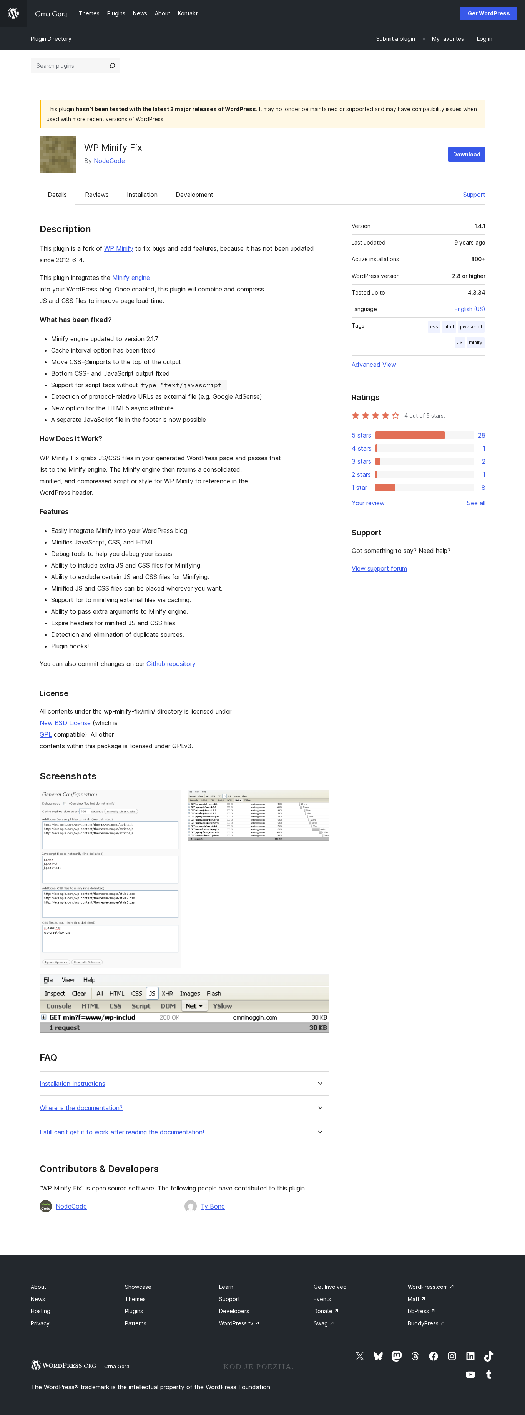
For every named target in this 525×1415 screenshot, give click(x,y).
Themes (135, 1299)
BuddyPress (426, 1323)
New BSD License (65, 723)
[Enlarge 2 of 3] (319, 800)
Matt (417, 1299)
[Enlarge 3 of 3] (319, 985)
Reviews (97, 194)
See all (476, 503)
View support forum (379, 568)
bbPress (421, 1311)
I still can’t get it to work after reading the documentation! (122, 1132)
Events (322, 1299)
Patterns (135, 1323)
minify (475, 342)
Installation (142, 194)
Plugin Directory (51, 38)
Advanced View (374, 364)
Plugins (134, 1311)
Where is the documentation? (81, 1108)
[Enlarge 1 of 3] (171, 800)
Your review (368, 503)
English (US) (470, 309)
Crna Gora (117, 1366)
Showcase (138, 1286)
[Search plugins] (112, 65)
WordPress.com (431, 1286)
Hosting (40, 1311)
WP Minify (118, 248)
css (434, 327)
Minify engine (131, 277)
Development (194, 194)
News (38, 1299)
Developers (234, 1311)
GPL (46, 734)
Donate (326, 1311)
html (449, 327)
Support (474, 194)
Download (466, 154)
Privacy (40, 1323)
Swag (324, 1323)
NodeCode (109, 161)
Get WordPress (489, 13)
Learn (226, 1286)
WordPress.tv (239, 1323)
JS (460, 342)
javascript (471, 327)
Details (57, 194)
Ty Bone (213, 1206)
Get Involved (330, 1286)
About (38, 1286)
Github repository (170, 664)
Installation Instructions (72, 1083)
